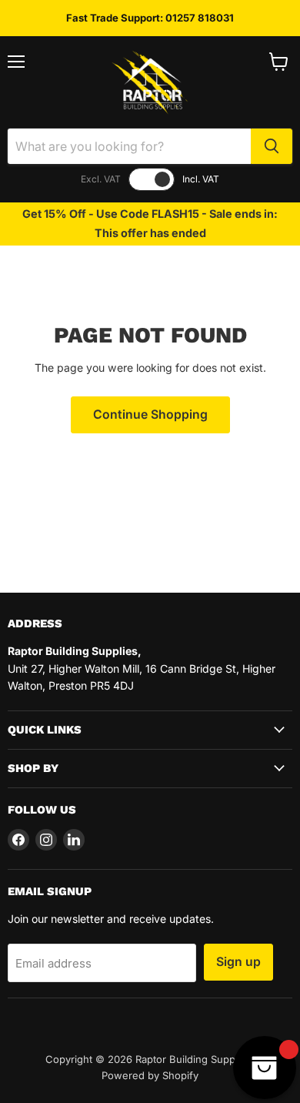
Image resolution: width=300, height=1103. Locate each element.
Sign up (238, 961)
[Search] (271, 146)
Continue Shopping (150, 414)
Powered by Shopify (150, 1075)
